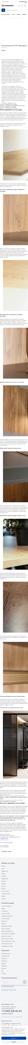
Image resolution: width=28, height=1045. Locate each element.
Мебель (19, 14)
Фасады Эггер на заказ (7, 938)
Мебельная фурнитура (6, 916)
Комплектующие (5, 14)
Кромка (3, 908)
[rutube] (10, 990)
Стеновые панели (5, 893)
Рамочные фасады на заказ (8, 941)
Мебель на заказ (8, 863)
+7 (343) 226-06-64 (23, 2)
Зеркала (3, 898)
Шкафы (3, 873)
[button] (19, 6)
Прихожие (3, 876)
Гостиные (3, 883)
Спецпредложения (6, 953)
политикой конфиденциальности (7, 986)
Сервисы (3, 963)
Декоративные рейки (6, 926)
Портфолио (4, 961)
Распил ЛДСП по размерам (8, 933)
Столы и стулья (5, 891)
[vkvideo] (7, 990)
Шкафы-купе (4, 871)
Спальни (3, 881)
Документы (4, 966)
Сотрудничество (5, 956)
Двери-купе (4, 921)
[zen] (12, 990)
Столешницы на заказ (6, 943)
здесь (14, 1034)
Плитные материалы (6, 906)
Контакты (3, 973)
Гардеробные (4, 878)
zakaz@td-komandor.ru (4, 839)
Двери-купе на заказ (6, 936)
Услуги (13, 14)
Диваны (3, 896)
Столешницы (4, 911)
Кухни (2, 868)
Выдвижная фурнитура (6, 931)
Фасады (3, 923)
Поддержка (4, 958)
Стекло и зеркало (5, 928)
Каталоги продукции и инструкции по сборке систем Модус (11, 800)
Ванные (3, 888)
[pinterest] (15, 990)
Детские (3, 886)
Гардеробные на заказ (6, 946)
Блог (2, 971)
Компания (5, 950)
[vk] (5, 990)
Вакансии (3, 968)
